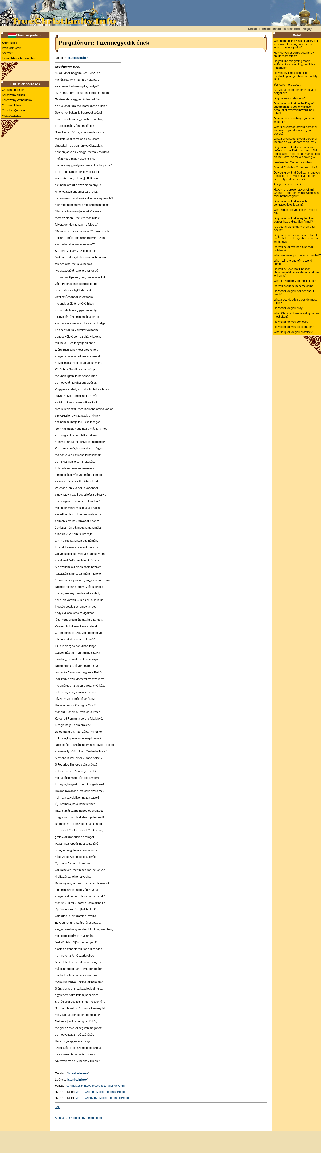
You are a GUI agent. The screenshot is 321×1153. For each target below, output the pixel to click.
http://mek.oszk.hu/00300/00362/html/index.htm (95, 1085)
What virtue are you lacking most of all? (296, 211)
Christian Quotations (15, 110)
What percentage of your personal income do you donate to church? (295, 140)
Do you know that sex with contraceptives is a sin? (290, 203)
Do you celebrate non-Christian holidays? (294, 248)
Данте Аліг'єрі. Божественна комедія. (100, 1091)
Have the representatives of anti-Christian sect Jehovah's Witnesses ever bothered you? (296, 193)
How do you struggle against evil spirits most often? (294, 54)
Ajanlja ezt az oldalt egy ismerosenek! (79, 1118)
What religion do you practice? (293, 332)
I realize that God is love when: (293, 162)
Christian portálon (29, 35)
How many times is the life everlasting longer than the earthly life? (295, 76)
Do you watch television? (290, 98)
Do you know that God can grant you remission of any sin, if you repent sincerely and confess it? (297, 176)
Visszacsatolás (11, 115)
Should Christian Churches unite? (295, 167)
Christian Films (11, 105)
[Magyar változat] (12, 35)
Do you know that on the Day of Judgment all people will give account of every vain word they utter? (294, 108)
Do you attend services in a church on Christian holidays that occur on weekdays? (296, 238)
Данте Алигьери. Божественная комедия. (103, 1098)
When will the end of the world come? (293, 262)
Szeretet (7, 53)
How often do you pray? (289, 308)
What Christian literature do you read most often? (297, 315)
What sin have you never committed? (297, 255)
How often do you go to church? (294, 327)
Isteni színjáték (11, 48)
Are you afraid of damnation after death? (294, 228)
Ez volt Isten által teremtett (18, 58)
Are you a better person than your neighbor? (295, 91)
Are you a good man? (287, 184)
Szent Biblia (9, 42)
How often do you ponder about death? (294, 293)
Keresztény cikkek (13, 95)
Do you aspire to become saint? (294, 286)
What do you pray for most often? (295, 280)
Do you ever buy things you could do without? (297, 120)
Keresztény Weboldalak (17, 100)
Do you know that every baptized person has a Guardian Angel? (294, 220)
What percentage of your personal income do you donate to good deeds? (295, 130)
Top (57, 1107)
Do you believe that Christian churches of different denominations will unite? (296, 272)
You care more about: (287, 84)
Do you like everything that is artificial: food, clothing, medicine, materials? (295, 64)
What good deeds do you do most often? (295, 301)
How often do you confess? (291, 321)
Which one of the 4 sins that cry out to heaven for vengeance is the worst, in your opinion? (296, 44)
